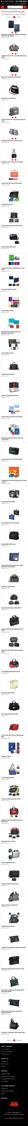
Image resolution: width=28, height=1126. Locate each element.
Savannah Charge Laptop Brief (11, 608)
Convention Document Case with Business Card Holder (12, 566)
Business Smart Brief (8, 586)
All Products (5, 1064)
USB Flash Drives (18, 1118)
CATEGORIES (15, 4)
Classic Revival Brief (7, 374)
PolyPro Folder (6, 756)
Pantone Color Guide (7, 1076)
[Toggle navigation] (2, 7)
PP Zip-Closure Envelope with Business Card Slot (11, 332)
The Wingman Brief (7, 777)
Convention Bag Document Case (11, 225)
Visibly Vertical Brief (7, 926)
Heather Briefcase (7, 204)
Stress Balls (8, 1118)
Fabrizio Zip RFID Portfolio (9, 395)
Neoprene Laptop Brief (8, 98)
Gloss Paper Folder (7, 310)
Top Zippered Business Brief (10, 671)
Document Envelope (8, 692)
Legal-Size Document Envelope (11, 183)
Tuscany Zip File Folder (9, 289)
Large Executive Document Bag (11, 459)
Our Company (5, 1049)
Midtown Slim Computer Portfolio (12, 162)
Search (3, 1066)
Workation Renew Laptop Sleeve (12, 140)
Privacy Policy (5, 1054)
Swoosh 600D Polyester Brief (10, 799)
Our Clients (4, 1081)
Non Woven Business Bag (9, 714)
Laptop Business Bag (8, 501)
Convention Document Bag (10, 523)
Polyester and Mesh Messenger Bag (13, 1032)
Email (2, 1093)
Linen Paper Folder (7, 353)
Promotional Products (7, 14)
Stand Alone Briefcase (8, 247)
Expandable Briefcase (8, 544)
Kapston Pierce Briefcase (9, 905)
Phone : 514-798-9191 (7, 1091)
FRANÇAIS (23, 4)
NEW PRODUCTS (6, 4)
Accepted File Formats (8, 1079)
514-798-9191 (21, 1)
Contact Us (4, 1088)
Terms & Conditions (7, 1051)
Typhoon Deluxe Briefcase (10, 884)
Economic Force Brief (8, 841)
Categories (4, 1061)
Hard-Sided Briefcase (8, 862)
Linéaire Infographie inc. (14, 1112)
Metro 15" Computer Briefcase (11, 77)
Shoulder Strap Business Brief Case (12, 968)
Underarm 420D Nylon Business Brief (13, 947)
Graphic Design (5, 1073)
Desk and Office (20, 14)
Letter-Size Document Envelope (11, 416)
